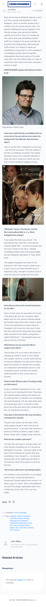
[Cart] (41, 4)
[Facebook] (9, 502)
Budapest (26, 516)
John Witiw (12, 10)
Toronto (16, 530)
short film (23, 528)
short (17, 528)
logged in (21, 580)
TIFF (11, 530)
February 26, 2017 (14, 12)
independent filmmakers (18, 523)
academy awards (16, 516)
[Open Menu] (3, 4)
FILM (16, 512)
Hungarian (24, 521)
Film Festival (18, 518)
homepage (22, 512)
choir (11, 518)
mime (15, 525)
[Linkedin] (13, 502)
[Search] (36, 4)
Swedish (30, 528)
